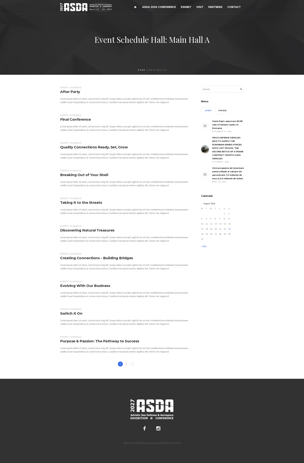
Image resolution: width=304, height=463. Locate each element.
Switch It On (71, 313)
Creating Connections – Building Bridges (96, 258)
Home (142, 70)
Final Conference (75, 119)
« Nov (204, 246)
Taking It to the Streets (81, 202)
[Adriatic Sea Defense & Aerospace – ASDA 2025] (152, 409)
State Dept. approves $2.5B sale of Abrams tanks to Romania (227, 124)
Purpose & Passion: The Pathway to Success (99, 341)
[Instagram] (158, 428)
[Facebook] (144, 428)
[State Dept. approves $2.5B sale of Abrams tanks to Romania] (205, 126)
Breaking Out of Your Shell (84, 175)
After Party (70, 92)
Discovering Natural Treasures (87, 230)
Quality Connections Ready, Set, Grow (94, 147)
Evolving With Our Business (85, 286)
